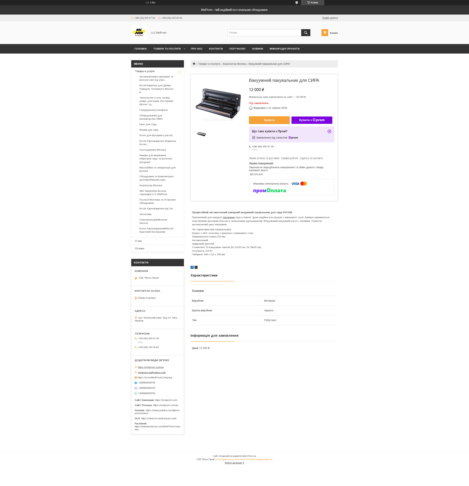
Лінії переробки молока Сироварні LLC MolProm (153, 193)
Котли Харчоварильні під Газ (156, 208)
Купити (269, 120)
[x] (196, 267)
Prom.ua (252, 456)
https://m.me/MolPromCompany (155, 377)
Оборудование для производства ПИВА (151, 117)
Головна (140, 48)
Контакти (216, 48)
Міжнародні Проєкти (285, 48)
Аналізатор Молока (234, 63)
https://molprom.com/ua (151, 367)
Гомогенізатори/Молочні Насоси (153, 221)
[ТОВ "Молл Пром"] (139, 39)
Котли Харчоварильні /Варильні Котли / (157, 143)
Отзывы (139, 248)
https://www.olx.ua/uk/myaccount (158, 418)
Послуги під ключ (147, 58)
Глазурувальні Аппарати (153, 110)
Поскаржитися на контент (230, 459)
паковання (229, 217)
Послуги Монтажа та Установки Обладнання (157, 201)
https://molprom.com (166, 400)
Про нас (196, 48)
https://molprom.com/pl (165, 405)
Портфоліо (237, 48)
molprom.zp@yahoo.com (152, 372)
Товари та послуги (167, 48)
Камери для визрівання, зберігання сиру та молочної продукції (155, 158)
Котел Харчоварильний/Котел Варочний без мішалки (156, 230)
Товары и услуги (145, 71)
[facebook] (192, 267)
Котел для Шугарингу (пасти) (156, 135)
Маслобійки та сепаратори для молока (157, 169)
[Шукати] (305, 32)
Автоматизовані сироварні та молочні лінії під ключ (156, 78)
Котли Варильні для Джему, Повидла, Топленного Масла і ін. (156, 88)
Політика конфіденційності (259, 459)
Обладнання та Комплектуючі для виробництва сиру (156, 178)
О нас (138, 240)
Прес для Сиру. (148, 124)
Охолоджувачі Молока (152, 149)
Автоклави (145, 214)
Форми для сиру (148, 129)
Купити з (305, 120)
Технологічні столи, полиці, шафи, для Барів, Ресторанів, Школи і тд (156, 101)
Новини (257, 48)
